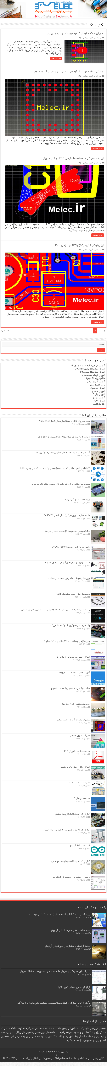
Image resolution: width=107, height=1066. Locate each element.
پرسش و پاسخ (61, 1052)
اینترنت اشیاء (99, 404)
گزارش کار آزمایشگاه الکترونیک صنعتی (72, 814)
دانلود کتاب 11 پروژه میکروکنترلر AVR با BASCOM (67, 515)
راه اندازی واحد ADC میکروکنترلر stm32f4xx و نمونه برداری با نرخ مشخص (55, 610)
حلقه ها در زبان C (82, 798)
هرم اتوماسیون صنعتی (80, 736)
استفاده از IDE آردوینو (80, 846)
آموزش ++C (99, 401)
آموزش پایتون (99, 398)
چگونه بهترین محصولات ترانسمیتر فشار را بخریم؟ (67, 531)
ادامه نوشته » (56, 58)
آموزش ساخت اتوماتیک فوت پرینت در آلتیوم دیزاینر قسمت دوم (69, 71)
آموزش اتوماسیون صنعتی (93, 375)
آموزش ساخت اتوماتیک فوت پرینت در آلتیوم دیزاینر (76, 33)
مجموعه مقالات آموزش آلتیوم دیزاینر (73, 720)
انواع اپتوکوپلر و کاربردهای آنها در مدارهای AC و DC (67, 563)
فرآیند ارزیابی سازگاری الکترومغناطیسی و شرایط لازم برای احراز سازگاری (53, 1003)
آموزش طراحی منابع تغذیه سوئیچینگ (88, 366)
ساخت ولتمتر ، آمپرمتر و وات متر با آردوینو (70, 688)
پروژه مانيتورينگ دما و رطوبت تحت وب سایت (69, 578)
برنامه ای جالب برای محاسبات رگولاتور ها (71, 877)
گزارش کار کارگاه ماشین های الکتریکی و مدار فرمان (66, 830)
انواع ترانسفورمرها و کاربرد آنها (74, 987)
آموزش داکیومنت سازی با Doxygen (73, 673)
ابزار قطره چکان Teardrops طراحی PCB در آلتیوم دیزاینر (72, 158)
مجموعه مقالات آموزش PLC (77, 751)
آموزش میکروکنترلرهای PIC (92, 372)
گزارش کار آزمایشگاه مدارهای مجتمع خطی (70, 861)
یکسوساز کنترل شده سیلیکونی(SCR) (73, 594)
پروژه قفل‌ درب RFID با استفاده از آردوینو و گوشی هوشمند (60, 914)
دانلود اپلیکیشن (46, 1052)
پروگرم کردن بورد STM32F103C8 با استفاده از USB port (64, 437)
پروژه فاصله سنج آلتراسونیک (77, 500)
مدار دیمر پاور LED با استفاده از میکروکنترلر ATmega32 (64, 421)
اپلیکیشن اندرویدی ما (91, 1040)
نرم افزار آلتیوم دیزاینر (92, 38)
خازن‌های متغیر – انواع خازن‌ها (76, 704)
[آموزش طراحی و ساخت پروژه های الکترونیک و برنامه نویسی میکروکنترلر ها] (53, 9)
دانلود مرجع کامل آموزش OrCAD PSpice (71, 547)
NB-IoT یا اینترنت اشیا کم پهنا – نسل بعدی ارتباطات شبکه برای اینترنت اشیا (55, 468)
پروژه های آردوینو (97, 385)
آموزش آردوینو (98, 391)
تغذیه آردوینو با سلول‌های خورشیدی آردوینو (68, 946)
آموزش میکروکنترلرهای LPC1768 (90, 369)
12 (78, 249)
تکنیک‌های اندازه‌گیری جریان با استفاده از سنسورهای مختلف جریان (55, 971)
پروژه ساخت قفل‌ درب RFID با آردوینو (71, 930)
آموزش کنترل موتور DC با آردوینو (75, 767)
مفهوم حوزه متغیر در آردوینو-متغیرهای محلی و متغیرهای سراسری (60, 484)
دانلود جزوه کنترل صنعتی (78, 783)
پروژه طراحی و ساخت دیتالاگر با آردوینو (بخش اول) (67, 641)
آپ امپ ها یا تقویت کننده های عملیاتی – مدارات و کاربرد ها (63, 453)
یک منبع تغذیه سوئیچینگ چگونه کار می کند (69, 625)
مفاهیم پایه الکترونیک (95, 378)
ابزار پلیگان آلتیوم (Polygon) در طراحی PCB (79, 245)
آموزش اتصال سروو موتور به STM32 (73, 657)
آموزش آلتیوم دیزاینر (96, 382)
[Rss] (56, 1055)
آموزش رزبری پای (97, 388)
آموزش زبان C (99, 394)
